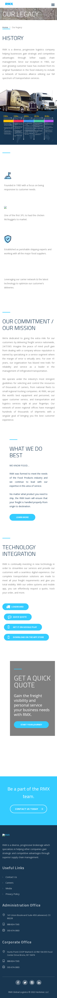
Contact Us (11, 877)
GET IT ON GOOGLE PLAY (25, 627)
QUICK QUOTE (20, 617)
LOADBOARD (17, 606)
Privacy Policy (12, 894)
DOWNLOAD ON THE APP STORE (28, 637)
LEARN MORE (22, 517)
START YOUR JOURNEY (31, 724)
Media (9, 888)
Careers (9, 882)
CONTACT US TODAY (26, 808)
